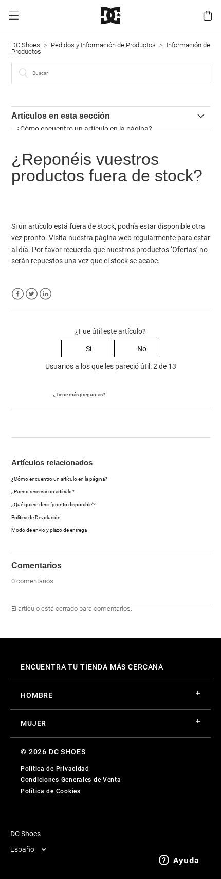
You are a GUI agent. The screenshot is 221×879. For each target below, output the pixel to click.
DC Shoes (25, 45)
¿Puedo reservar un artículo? (43, 491)
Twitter (31, 294)
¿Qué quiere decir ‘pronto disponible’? (53, 504)
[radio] (84, 349)
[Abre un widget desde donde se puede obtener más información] (179, 861)
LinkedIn (45, 294)
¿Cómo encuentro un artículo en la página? (84, 129)
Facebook (17, 294)
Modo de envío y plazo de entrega (49, 530)
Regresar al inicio (38, 422)
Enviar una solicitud (137, 394)
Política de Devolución (36, 517)
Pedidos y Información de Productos (103, 45)
